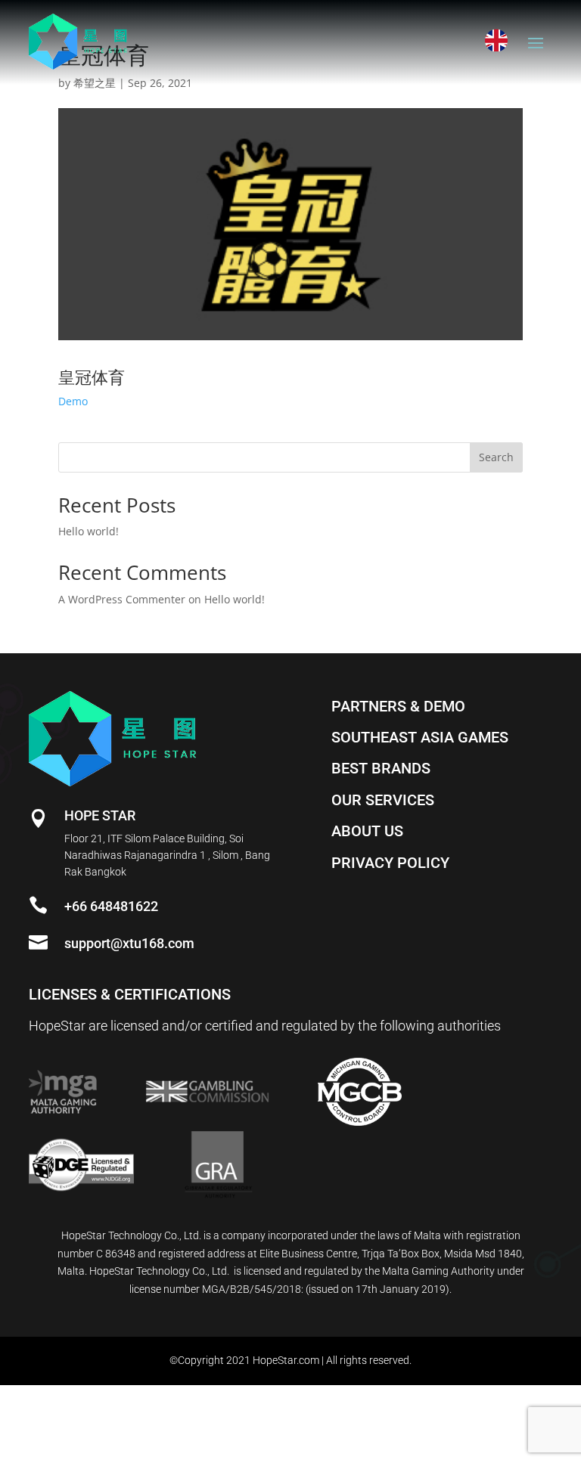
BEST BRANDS (380, 768)
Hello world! (88, 531)
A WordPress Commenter (121, 599)
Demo (73, 401)
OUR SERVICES (382, 800)
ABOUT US (367, 831)
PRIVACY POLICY (390, 863)
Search (496, 457)
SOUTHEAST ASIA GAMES (419, 737)
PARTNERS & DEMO (398, 706)
